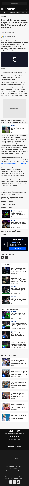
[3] (14, 436)
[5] (18, 436)
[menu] (26, 9)
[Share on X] (2, 257)
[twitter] (14, 482)
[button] (2, 9)
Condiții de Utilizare (14, 464)
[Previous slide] (1, 12)
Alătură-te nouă (14, 458)
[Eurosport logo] (10, 9)
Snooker (4, 16)
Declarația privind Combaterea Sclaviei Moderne (15, 470)
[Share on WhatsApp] (6, 257)
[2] (13, 436)
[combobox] (14, 442)
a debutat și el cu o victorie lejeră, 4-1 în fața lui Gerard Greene (14, 163)
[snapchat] (18, 482)
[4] (16, 436)
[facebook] (10, 482)
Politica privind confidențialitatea (14, 466)
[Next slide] (27, 12)
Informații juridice (14, 468)
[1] (11, 436)
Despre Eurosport (14, 456)
